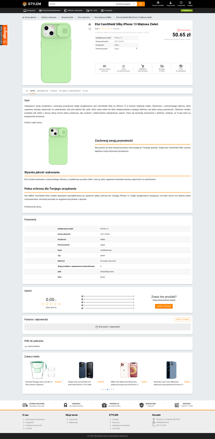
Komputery (30, 10)
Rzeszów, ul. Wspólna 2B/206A (168, 419)
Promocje (187, 10)
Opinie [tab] (54, 91)
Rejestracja (73, 422)
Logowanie (73, 419)
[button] (125, 4)
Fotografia (108, 10)
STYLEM (34, 4)
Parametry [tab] (42, 91)
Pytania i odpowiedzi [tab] (70, 91)
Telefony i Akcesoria (74, 10)
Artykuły (115, 419)
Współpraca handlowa (121, 425)
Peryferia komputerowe (51, 10)
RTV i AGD (93, 10)
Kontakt (28, 428)
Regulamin (29, 422)
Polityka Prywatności (33, 425)
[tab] (26, 91)
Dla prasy (116, 422)
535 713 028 (161, 425)
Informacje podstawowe (35, 419)
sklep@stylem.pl (162, 422)
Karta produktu (33, 346)
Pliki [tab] (85, 91)
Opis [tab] (32, 91)
